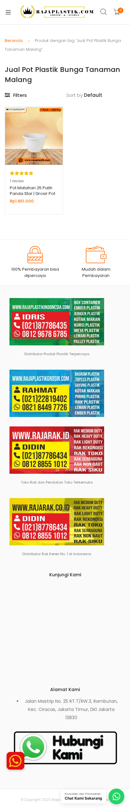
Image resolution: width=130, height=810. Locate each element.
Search (103, 12)
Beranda (14, 41)
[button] (15, 761)
